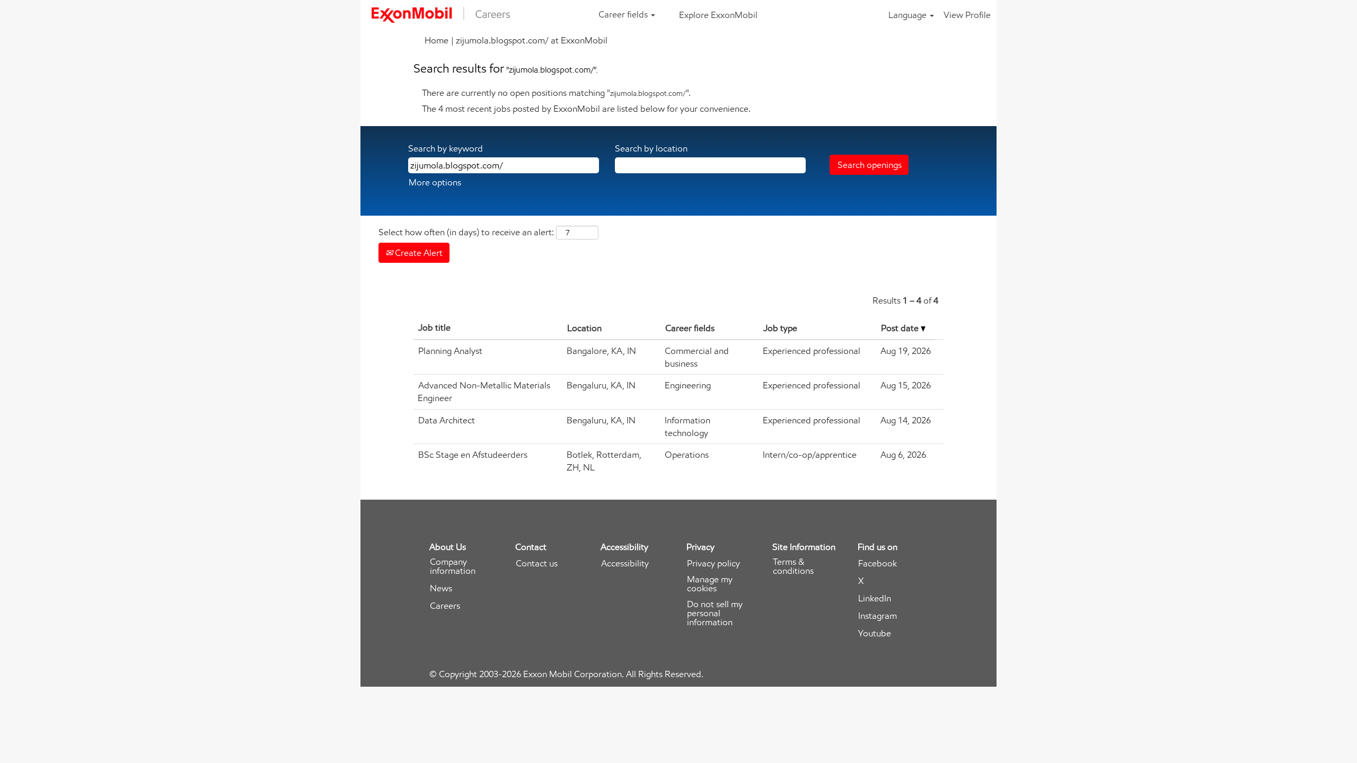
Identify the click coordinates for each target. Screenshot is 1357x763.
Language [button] (908, 15)
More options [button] (435, 182)
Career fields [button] (624, 14)
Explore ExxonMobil (718, 15)
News (441, 588)
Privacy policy (713, 563)
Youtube (874, 633)
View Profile (967, 15)
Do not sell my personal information (715, 613)
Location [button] (584, 328)
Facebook (877, 563)
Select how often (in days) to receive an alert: (466, 232)
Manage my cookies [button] (710, 583)
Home (436, 40)
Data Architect (446, 420)
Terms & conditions (793, 566)
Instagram (877, 616)
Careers (445, 606)
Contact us (537, 563)
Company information (452, 566)
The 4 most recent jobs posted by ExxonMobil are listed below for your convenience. (586, 108)
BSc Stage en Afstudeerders (472, 454)
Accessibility (625, 563)
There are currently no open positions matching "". (556, 92)
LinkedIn (874, 598)
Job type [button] (780, 328)
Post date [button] (901, 328)
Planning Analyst (450, 350)
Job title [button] (434, 327)
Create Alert (418, 252)
